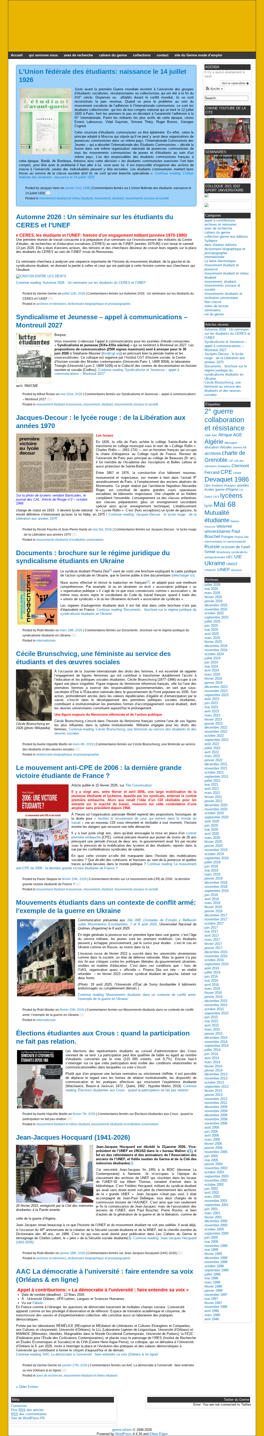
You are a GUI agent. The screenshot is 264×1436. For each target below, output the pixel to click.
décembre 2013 (215, 1074)
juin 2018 (211, 895)
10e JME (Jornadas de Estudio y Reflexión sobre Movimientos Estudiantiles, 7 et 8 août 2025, (137, 922)
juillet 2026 (212, 585)
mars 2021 (212, 793)
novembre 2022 (215, 731)
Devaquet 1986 (226, 479)
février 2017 (213, 944)
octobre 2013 (214, 1082)
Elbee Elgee (159, 1434)
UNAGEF (210, 570)
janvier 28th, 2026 (72, 1253)
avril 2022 (211, 752)
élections (236, 570)
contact (162, 55)
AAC (214, 435)
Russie (212, 546)
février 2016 (213, 993)
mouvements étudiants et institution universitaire (70, 539)
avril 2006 (211, 1135)
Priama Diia (241, 536)
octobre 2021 (214, 772)
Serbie (209, 551)
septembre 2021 (216, 776)
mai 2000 (211, 1242)
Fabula (37, 1303)
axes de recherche (78, 55)
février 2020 (213, 842)
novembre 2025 (215, 609)
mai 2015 (211, 1021)
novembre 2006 (215, 1123)
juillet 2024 (212, 658)
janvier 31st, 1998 (77, 188)
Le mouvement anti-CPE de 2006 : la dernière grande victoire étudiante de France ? (99, 772)
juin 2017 (211, 927)
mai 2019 (211, 870)
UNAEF (232, 564)
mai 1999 (211, 1250)
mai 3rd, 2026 (102, 529)
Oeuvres (210, 526)
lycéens (231, 495)
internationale (46, 640)
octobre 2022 (214, 736)
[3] (129, 1238)
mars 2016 (212, 988)
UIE (238, 556)
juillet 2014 (212, 1050)
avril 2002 (211, 1192)
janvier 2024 (213, 683)
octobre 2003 (214, 1172)
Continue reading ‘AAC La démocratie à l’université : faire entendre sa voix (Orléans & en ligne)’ (87, 1354)
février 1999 (213, 1254)
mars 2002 (212, 1197)
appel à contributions (219, 220)
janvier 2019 (213, 878)
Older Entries (27, 1387)
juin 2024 (211, 662)
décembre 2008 (215, 1115)
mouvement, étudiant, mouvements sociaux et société (131, 198)
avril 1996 (211, 1311)
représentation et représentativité (225, 541)
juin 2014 (211, 1054)
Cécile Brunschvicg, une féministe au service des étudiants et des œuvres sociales (93, 658)
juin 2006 (211, 1131)
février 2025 (213, 642)
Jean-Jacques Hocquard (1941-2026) (73, 1137)
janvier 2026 (213, 601)
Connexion (19, 1406)
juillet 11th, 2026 (73, 293)
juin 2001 (211, 1209)
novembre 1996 (215, 1307)
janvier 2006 (213, 1148)
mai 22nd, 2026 (71, 394)
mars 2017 (212, 940)
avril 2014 (211, 1058)
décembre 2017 (215, 915)
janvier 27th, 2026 (74, 1365)
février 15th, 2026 (72, 1009)
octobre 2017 (214, 923)
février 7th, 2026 (84, 1113)
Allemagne (230, 442)
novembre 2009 (215, 1111)
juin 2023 (211, 703)
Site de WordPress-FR (28, 1418)
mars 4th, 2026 (83, 744)
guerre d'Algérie (226, 489)
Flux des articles (27, 1410)
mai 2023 (211, 707)
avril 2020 (211, 834)
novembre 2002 (215, 1180)
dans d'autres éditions (220, 245)
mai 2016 (211, 980)
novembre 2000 (215, 1225)
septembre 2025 (216, 617)
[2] (131, 1163)
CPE (226, 472)
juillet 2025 (212, 621)
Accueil (17, 55)
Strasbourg (223, 552)
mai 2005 (211, 1160)
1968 (207, 435)
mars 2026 (212, 593)
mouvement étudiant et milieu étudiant (66, 198)
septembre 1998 (216, 1270)
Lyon (208, 505)
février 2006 (213, 1144)
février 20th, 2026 (74, 879)
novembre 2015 (215, 1005)
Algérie (213, 441)
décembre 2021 (215, 764)
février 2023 (213, 719)
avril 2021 (211, 789)
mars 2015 (212, 1029)
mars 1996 (212, 1315)
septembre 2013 (216, 1086)
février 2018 (213, 907)
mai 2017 (211, 931)
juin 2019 (211, 866)
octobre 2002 (214, 1184)
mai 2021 (211, 784)
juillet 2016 (212, 972)
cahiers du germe (113, 55)
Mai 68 (224, 504)
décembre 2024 (215, 646)
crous (237, 473)
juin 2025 (211, 625)
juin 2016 (211, 976)
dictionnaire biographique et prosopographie (99, 303)
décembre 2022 (215, 727)
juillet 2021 (212, 781)
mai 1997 (211, 1299)
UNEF (223, 569)
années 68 (239, 447)
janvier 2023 (213, 723)
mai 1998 (211, 1278)
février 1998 (213, 1286)
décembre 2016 (215, 952)
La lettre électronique (220, 261)
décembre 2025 (215, 605)
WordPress (123, 1434)
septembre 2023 (216, 695)
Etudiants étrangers (224, 485)
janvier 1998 (213, 1290)
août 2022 (211, 744)
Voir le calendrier (234, 83)
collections (142, 55)
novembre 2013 (215, 1078)
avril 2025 (211, 634)
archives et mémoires (51, 303)
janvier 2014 (213, 1070)
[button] (214, 88)
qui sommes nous (43, 55)
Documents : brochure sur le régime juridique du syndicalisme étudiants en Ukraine (93, 557)
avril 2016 (211, 985)
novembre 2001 (215, 1201)
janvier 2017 (213, 948)
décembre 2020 (215, 805)
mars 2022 (212, 756)
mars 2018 (212, 903)
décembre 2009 (215, 1107)
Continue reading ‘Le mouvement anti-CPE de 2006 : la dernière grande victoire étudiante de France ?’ (106, 866)
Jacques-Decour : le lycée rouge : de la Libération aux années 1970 (224, 358)
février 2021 (213, 797)
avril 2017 (211, 935)
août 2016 (211, 968)
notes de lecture (216, 306)
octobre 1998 (214, 1266)
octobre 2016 (214, 960)
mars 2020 (212, 838)
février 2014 (213, 1066)
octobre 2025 (214, 613)
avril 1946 (211, 1319)
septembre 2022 (216, 740)
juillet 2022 (212, 748)
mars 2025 (212, 638)
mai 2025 (211, 630)
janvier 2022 (213, 760)
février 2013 (213, 1091)
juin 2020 (211, 825)
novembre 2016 (215, 956)
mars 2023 (212, 715)
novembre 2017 (215, 919)
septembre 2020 (216, 817)
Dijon (207, 485)
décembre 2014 (215, 1038)
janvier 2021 (213, 801)
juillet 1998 (212, 1274)
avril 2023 (211, 711)
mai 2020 (211, 829)
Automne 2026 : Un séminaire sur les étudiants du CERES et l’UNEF (227, 333)
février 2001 (213, 1217)
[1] (190, 1151)
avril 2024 (211, 670)
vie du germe (214, 314)
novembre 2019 (215, 850)
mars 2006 (212, 1139)
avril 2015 (211, 1025)
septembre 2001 (216, 1205)
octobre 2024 (214, 654)
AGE (237, 434)
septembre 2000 (216, 1233)
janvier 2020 (213, 846)
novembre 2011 (215, 1103)
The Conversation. (138, 785)
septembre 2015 (216, 1013)
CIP (230, 460)
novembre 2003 (215, 1168)
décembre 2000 (215, 1221)
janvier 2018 (213, 911)
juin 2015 (211, 1017)
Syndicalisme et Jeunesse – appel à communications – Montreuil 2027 (225, 346)
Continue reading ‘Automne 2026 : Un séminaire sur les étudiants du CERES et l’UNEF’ (81, 283)
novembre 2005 (215, 1152)
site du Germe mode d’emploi (198, 55)
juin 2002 (211, 1189)
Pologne (227, 537)
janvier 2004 (213, 1164)
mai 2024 (211, 666)
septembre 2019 (216, 858)
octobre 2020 (214, 813)
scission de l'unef (235, 547)
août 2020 (211, 821)
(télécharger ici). (183, 575)
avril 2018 (211, 899)
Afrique (225, 434)
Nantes (235, 521)
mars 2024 (212, 674)
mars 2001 (212, 1213)
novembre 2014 (215, 1042)
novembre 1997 (215, 1295)
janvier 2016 (213, 997)
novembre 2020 (215, 809)
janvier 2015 (213, 1033)
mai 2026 (211, 589)
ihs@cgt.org (112, 353)
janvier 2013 (213, 1095)
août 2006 (211, 1127)
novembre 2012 (215, 1099)
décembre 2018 (215, 882)
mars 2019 (212, 874)
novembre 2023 (215, 691)
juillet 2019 (212, 862)
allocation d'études (218, 447)
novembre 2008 (215, 1119)
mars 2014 (212, 1062)
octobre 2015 (214, 1009)
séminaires (212, 310)
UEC (229, 557)
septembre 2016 (216, 964)
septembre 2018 (216, 891)
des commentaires (29, 1414)
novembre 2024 (215, 650)
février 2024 (213, 678)
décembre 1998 (215, 1258)
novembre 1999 (215, 1246)
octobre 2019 (214, 854)
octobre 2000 (214, 1229)
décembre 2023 (215, 687)
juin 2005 (211, 1156)
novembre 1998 (215, 1262)
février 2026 (213, 597)
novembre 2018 (215, 887)
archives (212, 453)
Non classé (212, 302)
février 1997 (213, 1303)
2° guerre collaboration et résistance (224, 419)
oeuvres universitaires (218, 529)
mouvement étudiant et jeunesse (59, 404)
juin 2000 (211, 1237)
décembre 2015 (215, 1001)
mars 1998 (212, 1282)
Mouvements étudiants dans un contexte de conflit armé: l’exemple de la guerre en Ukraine (106, 907)
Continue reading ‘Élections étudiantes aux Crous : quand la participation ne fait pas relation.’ (130, 1088)
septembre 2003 (216, 1176)
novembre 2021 (215, 768)
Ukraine (214, 563)
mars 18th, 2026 (71, 630)
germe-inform (122, 1430)
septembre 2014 (216, 1046)
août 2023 (211, 699)
